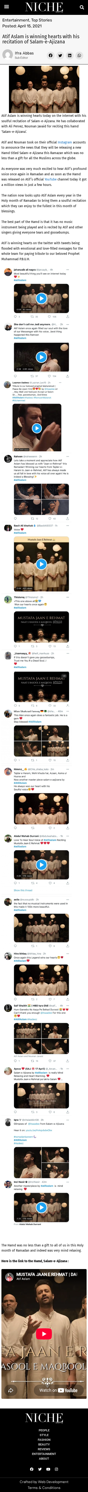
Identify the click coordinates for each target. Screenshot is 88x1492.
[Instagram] (56, 1469)
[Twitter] (39, 1469)
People (44, 1430)
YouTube (51, 179)
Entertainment (15, 20)
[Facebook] (31, 1469)
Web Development (53, 1481)
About (44, 1458)
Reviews (44, 1449)
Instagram (65, 142)
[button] (7, 6)
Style (44, 1435)
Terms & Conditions (44, 1487)
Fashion (44, 1440)
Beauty (44, 1444)
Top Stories (41, 20)
